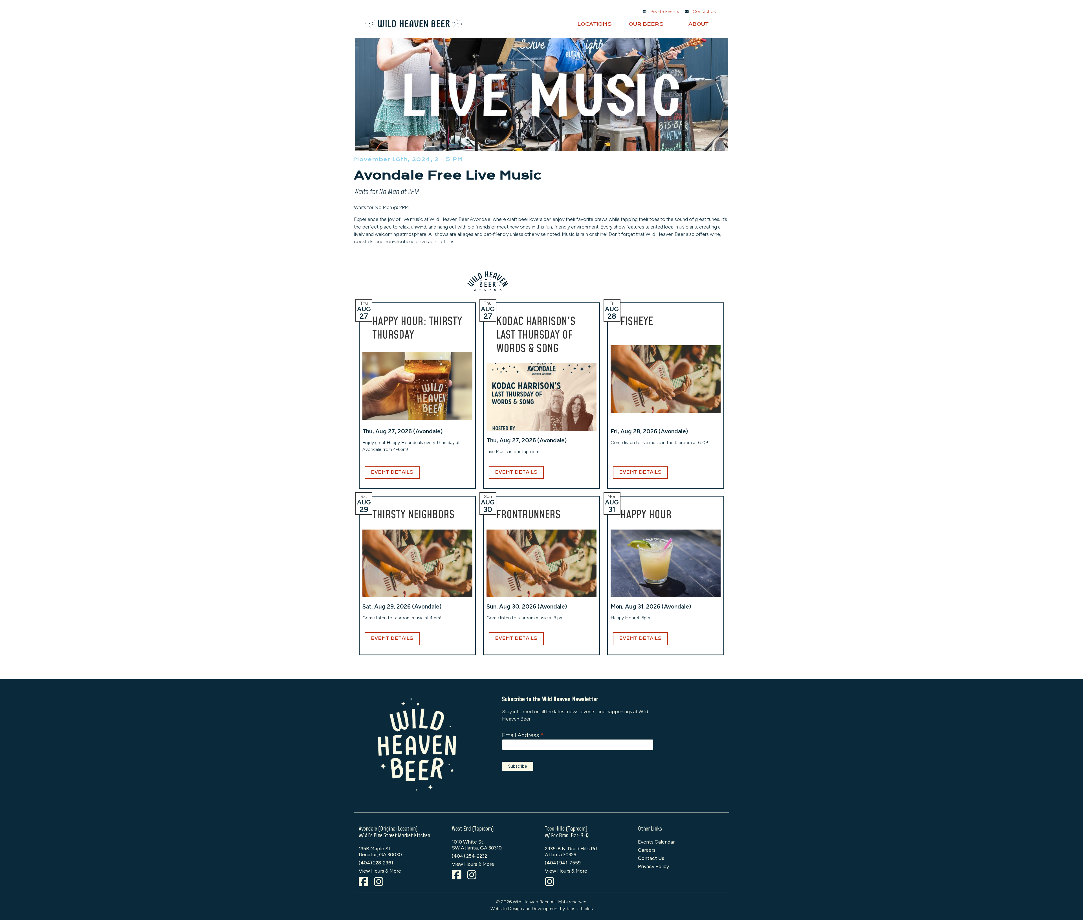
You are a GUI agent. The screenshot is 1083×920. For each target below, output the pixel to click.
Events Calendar (656, 842)
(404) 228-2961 (376, 863)
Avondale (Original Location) (388, 829)
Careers (646, 850)
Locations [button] (594, 24)
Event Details (392, 472)
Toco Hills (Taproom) (566, 829)
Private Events (664, 11)
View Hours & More (380, 871)
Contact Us (704, 11)
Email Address (522, 735)
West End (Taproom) (473, 829)
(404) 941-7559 (563, 863)
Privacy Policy (653, 866)
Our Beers (646, 24)
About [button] (698, 24)
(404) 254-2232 (469, 856)
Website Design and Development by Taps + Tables (541, 908)
